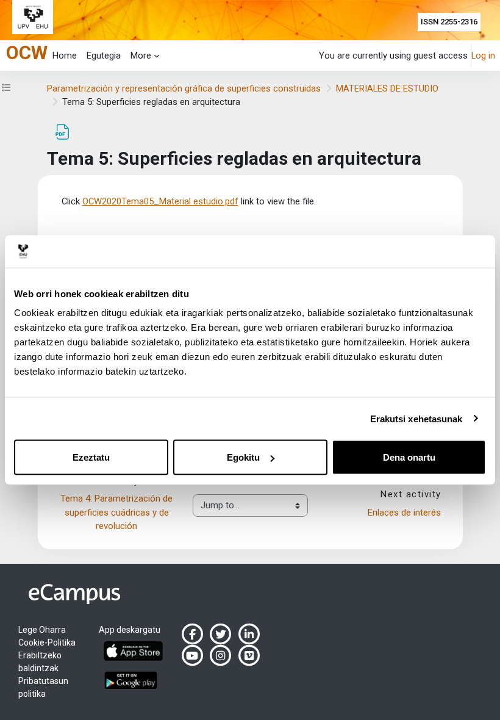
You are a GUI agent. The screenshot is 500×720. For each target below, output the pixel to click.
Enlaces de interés (404, 512)
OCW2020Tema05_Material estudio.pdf (160, 201)
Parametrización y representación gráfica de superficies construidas (184, 88)
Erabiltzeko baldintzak (40, 661)
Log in (483, 55)
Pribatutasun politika (43, 687)
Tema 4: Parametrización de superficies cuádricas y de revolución (117, 512)
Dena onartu (409, 457)
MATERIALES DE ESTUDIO (387, 88)
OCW (27, 52)
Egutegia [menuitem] (104, 55)
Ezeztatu (91, 457)
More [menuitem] (140, 55)
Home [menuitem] (64, 55)
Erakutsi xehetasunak (416, 418)
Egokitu (243, 457)
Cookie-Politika (47, 642)
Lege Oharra (42, 630)
